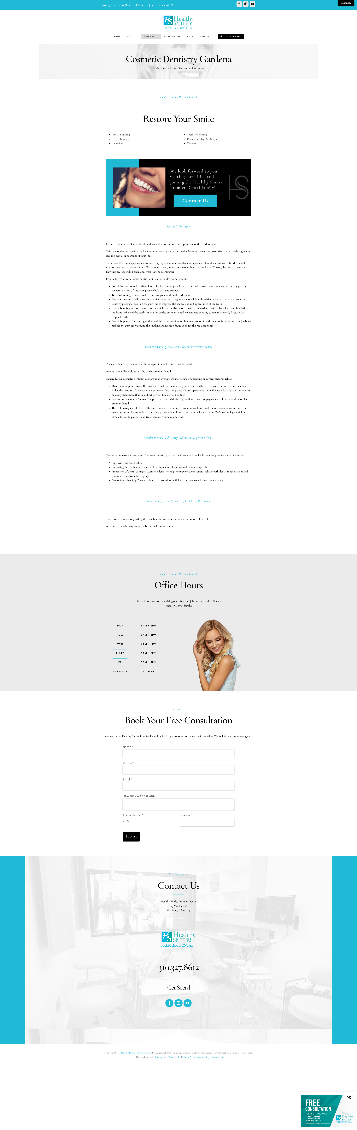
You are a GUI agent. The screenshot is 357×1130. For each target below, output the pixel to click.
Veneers (191, 143)
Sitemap (159, 1057)
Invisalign (117, 143)
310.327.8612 (109, 5)
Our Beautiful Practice (133, 5)
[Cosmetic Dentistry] (178, 161)
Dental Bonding (121, 134)
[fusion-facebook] (169, 1003)
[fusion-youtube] (188, 1003)
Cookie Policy (203, 1057)
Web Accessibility (172, 1057)
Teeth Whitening (197, 134)
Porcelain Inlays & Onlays (202, 139)
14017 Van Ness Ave (178, 906)
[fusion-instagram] (178, 1003)
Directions (178, 917)
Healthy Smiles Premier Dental (135, 1052)
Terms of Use (217, 1057)
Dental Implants (121, 139)
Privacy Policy (188, 1057)
